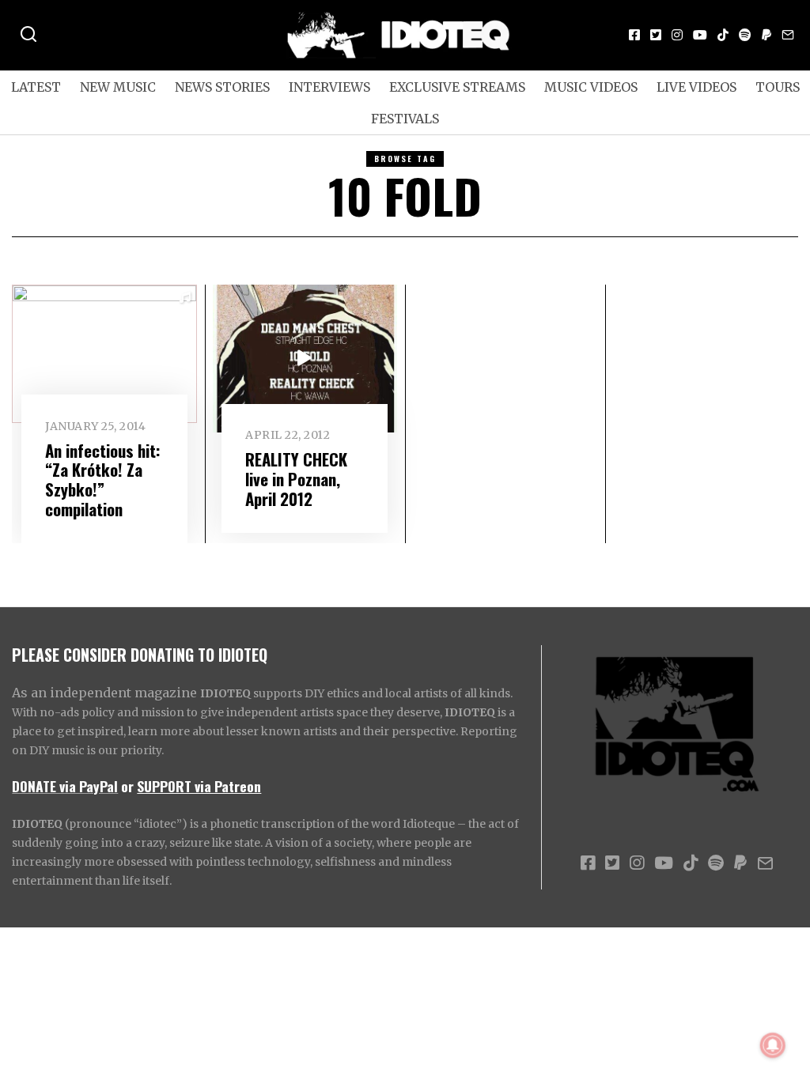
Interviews (329, 87)
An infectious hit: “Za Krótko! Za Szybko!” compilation (103, 480)
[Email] (788, 34)
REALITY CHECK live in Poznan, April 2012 (296, 479)
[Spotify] (745, 34)
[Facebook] (634, 34)
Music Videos (591, 87)
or (127, 786)
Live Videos (696, 87)
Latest (36, 87)
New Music (118, 87)
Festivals (405, 119)
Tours (777, 87)
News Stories (222, 87)
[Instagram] (677, 34)
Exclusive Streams (457, 87)
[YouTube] (700, 34)
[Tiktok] (722, 34)
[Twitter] (655, 34)
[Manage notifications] (772, 1045)
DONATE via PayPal (65, 786)
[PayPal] (766, 34)
